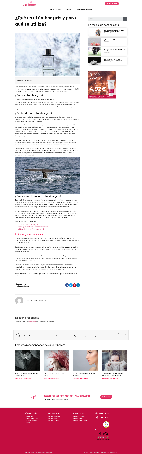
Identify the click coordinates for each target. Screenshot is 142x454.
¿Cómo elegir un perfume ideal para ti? (31, 229)
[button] (112, 3)
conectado (32, 321)
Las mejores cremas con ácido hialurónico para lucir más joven (113, 60)
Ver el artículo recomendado (23, 378)
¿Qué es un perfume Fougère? (28, 225)
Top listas (69, 10)
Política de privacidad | (41, 452)
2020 (85, 452)
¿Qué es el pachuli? (109, 40)
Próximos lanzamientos (84, 10)
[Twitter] (102, 417)
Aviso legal (50, 452)
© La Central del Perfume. (93, 452)
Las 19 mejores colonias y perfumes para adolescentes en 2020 (114, 31)
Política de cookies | (30, 452)
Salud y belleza (55, 10)
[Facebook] (97, 417)
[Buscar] (125, 19)
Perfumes (18, 28)
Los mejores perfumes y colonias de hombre (33, 227)
